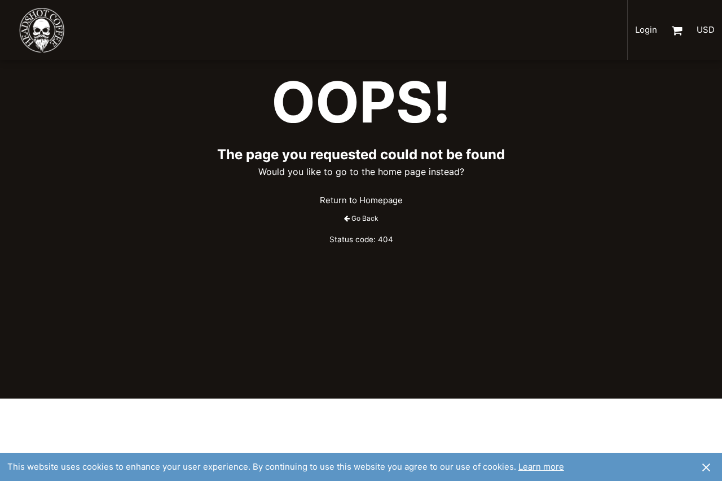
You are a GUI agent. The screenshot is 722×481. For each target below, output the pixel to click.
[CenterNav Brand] (48, 30)
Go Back (364, 218)
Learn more (541, 466)
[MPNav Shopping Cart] (677, 30)
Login (646, 29)
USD (706, 29)
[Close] (706, 466)
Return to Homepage (361, 200)
